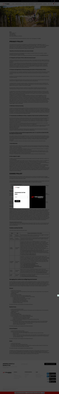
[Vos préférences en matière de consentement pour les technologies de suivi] (58, 295)
